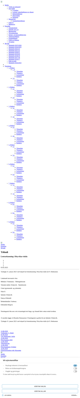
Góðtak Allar (40, 391)
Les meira (7, 395)
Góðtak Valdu (40, 386)
